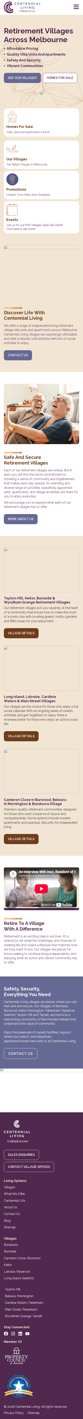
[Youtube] (27, 1334)
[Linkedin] (20, 1334)
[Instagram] (13, 1334)
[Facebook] (6, 1334)
